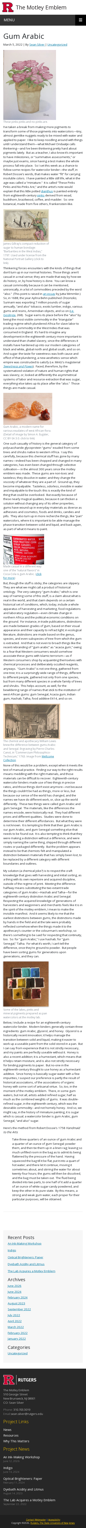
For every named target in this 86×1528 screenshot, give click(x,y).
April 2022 (15, 1321)
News (7, 1429)
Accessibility (54, 1519)
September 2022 (19, 1309)
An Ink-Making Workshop (24, 1243)
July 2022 (14, 1315)
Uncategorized (18, 1353)
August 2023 (16, 1303)
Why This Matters (16, 1441)
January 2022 (17, 1339)
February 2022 (18, 1333)
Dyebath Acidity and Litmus (26, 1264)
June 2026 (14, 1286)
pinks (41, 195)
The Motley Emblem (41, 7)
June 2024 (14, 1292)
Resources (11, 1435)
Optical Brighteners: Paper (25, 1257)
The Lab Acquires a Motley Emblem (31, 1271)
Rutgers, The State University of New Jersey (52, 1522)
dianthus (47, 191)
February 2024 (18, 1297)
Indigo (12, 1250)
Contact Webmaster (36, 1519)
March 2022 (16, 1327)
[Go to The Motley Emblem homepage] (19, 1383)
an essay (49, 294)
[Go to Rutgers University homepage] (8, 7)
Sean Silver (37, 44)
